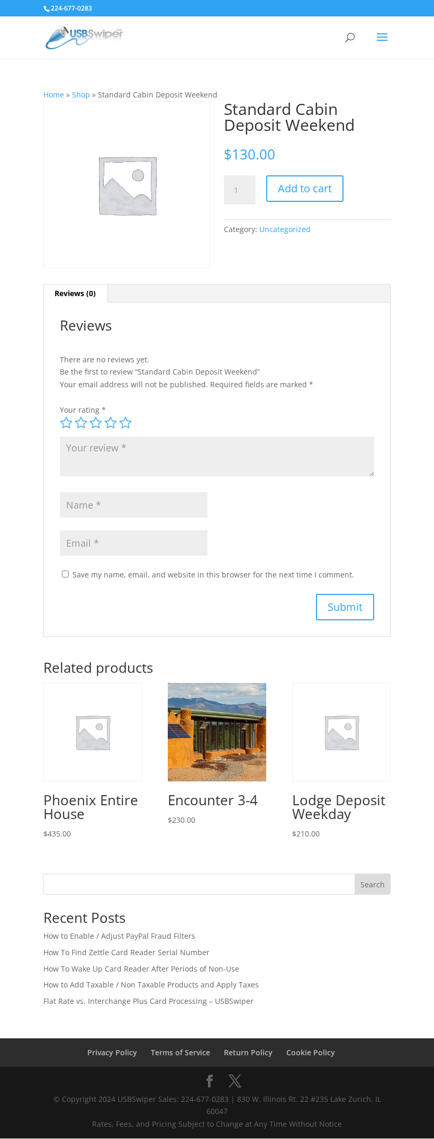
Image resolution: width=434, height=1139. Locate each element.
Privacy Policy (112, 1052)
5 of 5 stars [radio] (125, 422)
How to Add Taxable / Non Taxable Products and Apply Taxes (151, 985)
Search (372, 884)
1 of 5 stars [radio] (66, 422)
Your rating (83, 410)
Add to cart (305, 188)
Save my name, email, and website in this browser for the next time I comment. (213, 575)
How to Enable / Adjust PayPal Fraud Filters (119, 936)
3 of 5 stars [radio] (95, 422)
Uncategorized (285, 229)
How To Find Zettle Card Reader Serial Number (126, 952)
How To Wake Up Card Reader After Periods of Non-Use (141, 969)
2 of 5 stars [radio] (81, 422)
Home (53, 95)
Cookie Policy (310, 1052)
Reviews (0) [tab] (75, 293)
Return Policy (248, 1052)
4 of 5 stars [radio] (110, 422)
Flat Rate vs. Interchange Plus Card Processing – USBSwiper (148, 1001)
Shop (81, 95)
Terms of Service (180, 1052)
